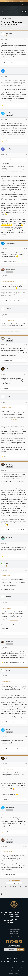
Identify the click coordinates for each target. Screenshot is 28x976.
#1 (26, 39)
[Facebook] (7, 941)
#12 (26, 543)
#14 (26, 603)
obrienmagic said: (6, 681)
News (17, 914)
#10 (26, 402)
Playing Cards (8, 910)
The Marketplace (8, 919)
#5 (26, 249)
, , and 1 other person (14, 300)
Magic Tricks (8, 914)
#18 (26, 764)
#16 (26, 676)
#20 (26, 846)
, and (9, 874)
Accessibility (14, 958)
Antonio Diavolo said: (7, 320)
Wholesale (14, 931)
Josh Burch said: (6, 608)
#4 (26, 154)
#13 (26, 570)
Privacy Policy (18, 970)
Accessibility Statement (14, 973)
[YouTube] (20, 941)
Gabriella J (4, 25)
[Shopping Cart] (26, 4)
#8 (26, 344)
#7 (26, 315)
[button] (2, 11)
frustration (20, 24)
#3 (26, 119)
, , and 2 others (14, 530)
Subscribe (21, 949)
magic (25, 24)
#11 (26, 470)
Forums (18, 910)
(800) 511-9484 (20, 962)
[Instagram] (16, 941)
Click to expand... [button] (14, 171)
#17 (26, 736)
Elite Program (14, 927)
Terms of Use (10, 970)
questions (9, 26)
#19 (26, 814)
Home (14, 4)
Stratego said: (5, 575)
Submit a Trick (14, 936)
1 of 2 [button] (10, 880)
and (8, 62)
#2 (26, 76)
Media (17, 912)
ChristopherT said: (6, 769)
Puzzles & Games (7, 912)
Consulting (14, 934)
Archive (10, 922)
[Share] (24, 39)
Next (14, 880)
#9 (26, 374)
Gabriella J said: (6, 160)
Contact (18, 919)
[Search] (25, 11)
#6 (26, 276)
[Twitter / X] (12, 941)
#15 (26, 648)
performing (3, 26)
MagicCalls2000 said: (7, 281)
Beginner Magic (14, 929)
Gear (11, 917)
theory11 (14, 904)
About (17, 917)
